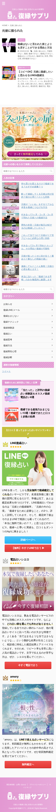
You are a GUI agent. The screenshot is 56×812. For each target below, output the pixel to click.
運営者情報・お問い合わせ (16, 785)
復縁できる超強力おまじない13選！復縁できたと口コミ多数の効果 (35, 413)
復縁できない (34, 53)
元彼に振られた (40, 51)
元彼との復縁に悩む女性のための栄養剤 (28, 804)
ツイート (6, 371)
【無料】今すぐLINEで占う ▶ (28, 548)
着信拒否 (34, 86)
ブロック (32, 81)
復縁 (26, 53)
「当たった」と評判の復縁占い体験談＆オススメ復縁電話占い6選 (35, 394)
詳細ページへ (28, 539)
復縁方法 (39, 56)
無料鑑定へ (28, 764)
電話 (48, 86)
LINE (35, 79)
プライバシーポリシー (37, 785)
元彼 (22, 84)
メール (40, 81)
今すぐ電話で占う (28, 665)
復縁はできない (46, 53)
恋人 (19, 86)
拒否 (46, 56)
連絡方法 (42, 86)
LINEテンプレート (45, 79)
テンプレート (23, 81)
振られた (25, 86)
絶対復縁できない (29, 58)
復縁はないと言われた (26, 56)
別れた (41, 84)
